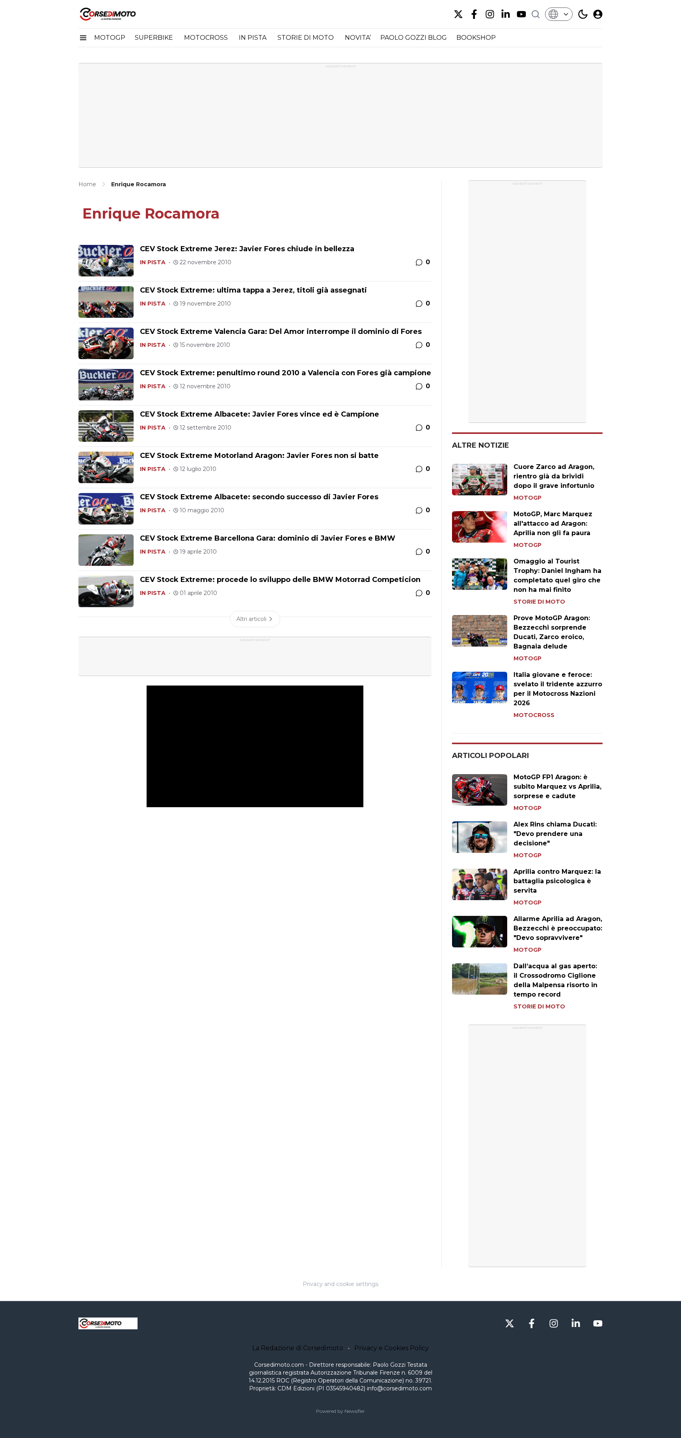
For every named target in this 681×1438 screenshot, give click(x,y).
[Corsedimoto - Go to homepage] (108, 1323)
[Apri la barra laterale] (83, 38)
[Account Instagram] (490, 14)
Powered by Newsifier (340, 1411)
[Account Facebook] (474, 14)
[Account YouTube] (521, 14)
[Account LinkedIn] (505, 14)
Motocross (534, 715)
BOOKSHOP (476, 37)
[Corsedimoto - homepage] (117, 14)
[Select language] (559, 14)
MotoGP (527, 497)
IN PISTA (253, 37)
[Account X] (458, 14)
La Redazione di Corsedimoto (297, 1348)
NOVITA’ (358, 37)
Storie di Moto (539, 601)
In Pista (153, 262)
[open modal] (598, 14)
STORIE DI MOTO (306, 37)
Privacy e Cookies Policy (391, 1348)
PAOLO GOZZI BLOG (413, 37)
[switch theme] (582, 14)
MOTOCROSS (206, 37)
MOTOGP (109, 37)
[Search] (535, 14)
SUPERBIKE (155, 37)
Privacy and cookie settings (340, 1284)
